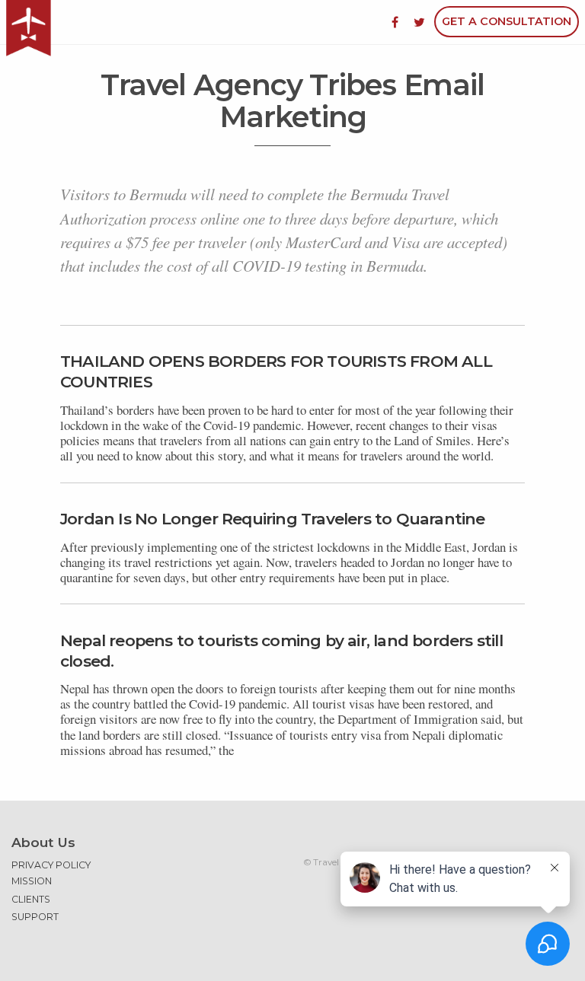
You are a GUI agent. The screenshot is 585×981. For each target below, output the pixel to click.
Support (35, 916)
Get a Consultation (506, 21)
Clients (30, 899)
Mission (31, 881)
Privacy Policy (51, 865)
